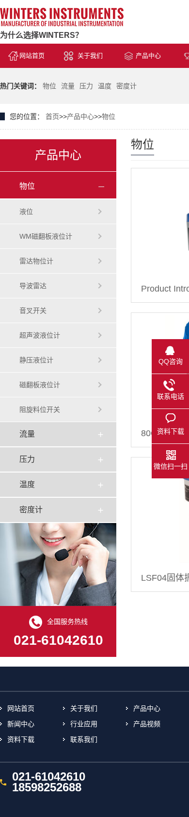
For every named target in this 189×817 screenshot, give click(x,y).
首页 (52, 116)
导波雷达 (33, 286)
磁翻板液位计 (39, 385)
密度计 (126, 86)
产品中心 (148, 55)
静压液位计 (36, 360)
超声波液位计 (39, 335)
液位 (26, 211)
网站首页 (32, 55)
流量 (68, 86)
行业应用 (83, 724)
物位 (49, 86)
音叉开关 (33, 310)
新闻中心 (20, 724)
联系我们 (83, 739)
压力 (86, 86)
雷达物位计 (36, 261)
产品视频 (146, 724)
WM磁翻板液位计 (45, 236)
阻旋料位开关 (39, 409)
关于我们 (90, 55)
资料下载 (20, 739)
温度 (104, 86)
